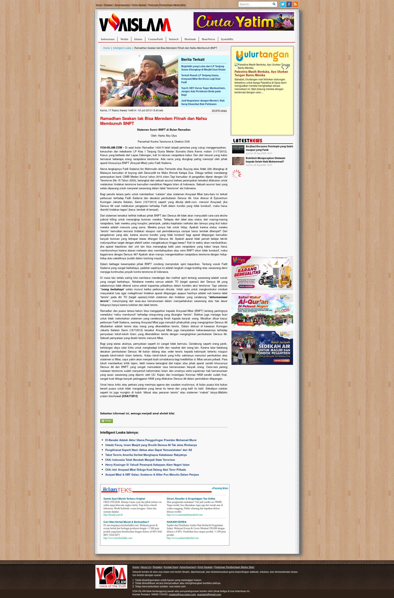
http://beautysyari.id (113, 514)
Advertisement (122, 4)
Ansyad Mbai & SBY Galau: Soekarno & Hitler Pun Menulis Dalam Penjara (152, 474)
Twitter (283, 4)
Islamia (138, 39)
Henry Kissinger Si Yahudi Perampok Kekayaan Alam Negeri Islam (147, 465)
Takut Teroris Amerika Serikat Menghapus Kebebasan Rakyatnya (146, 455)
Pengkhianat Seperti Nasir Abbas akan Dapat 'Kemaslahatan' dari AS (148, 450)
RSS (295, 4)
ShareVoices (208, 39)
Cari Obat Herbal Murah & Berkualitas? (126, 522)
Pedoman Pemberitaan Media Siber (167, 4)
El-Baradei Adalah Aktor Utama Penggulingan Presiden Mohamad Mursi (151, 440)
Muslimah (190, 39)
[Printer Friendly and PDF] (106, 420)
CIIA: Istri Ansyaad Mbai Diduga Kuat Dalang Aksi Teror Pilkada (145, 469)
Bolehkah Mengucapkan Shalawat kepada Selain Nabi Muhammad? (265, 159)
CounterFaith (155, 39)
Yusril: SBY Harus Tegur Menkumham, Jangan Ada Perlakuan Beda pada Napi (203, 91)
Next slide (287, 67)
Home (99, 4)
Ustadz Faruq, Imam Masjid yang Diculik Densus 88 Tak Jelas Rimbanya (151, 445)
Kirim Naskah (139, 4)
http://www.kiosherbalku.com (117, 538)
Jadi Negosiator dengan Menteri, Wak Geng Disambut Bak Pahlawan (203, 102)
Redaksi (108, 4)
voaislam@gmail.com (209, 594)
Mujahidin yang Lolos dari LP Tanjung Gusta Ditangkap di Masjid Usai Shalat (203, 67)
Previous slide (283, 67)
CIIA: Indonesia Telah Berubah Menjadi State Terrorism (140, 460)
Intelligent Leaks (122, 48)
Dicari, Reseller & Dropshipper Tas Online (191, 498)
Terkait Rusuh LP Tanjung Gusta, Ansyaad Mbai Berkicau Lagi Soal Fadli (200, 78)
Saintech (174, 39)
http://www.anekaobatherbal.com (183, 538)
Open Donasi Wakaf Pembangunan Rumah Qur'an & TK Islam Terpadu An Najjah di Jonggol (261, 78)
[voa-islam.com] (135, 23)
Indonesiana (108, 39)
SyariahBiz (227, 39)
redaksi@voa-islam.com (182, 594)
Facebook (289, 4)
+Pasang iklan (220, 488)
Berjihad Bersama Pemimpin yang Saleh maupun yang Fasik (269, 148)
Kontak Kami (171, 567)
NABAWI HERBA (177, 522)
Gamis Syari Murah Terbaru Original (124, 498)
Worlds (124, 39)
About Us (146, 567)
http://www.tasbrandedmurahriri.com (185, 514)
